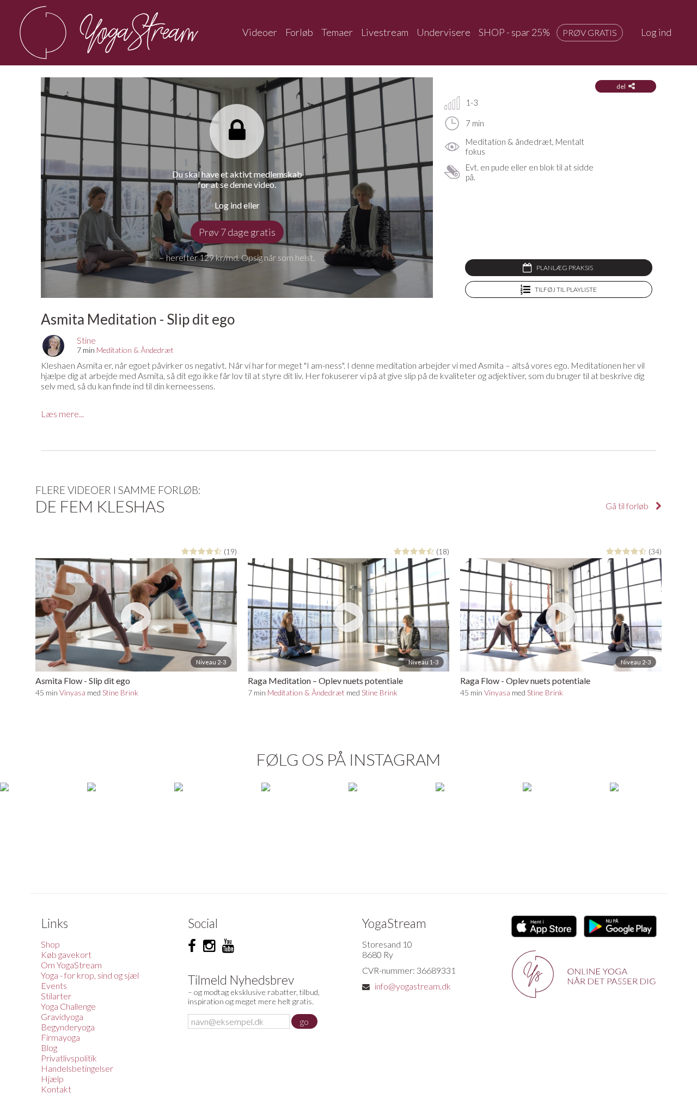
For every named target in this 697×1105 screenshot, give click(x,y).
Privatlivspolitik (69, 1058)
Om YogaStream (71, 965)
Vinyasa (72, 692)
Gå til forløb (628, 505)
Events (54, 985)
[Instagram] (209, 946)
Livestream (384, 32)
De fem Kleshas (99, 506)
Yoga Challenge (68, 1006)
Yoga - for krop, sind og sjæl (90, 975)
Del (621, 86)
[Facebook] (192, 946)
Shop (50, 944)
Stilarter (56, 996)
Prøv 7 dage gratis (237, 232)
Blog (49, 1047)
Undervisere (443, 32)
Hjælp (52, 1078)
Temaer (337, 32)
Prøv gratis (590, 32)
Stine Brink (120, 692)
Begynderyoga (68, 1027)
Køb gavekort (66, 954)
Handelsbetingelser (77, 1068)
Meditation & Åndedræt (135, 350)
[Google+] (228, 946)
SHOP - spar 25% (514, 32)
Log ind (656, 32)
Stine (86, 340)
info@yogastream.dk (413, 986)
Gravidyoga (62, 1016)
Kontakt (56, 1089)
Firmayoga (60, 1037)
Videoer (259, 32)
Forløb (299, 32)
